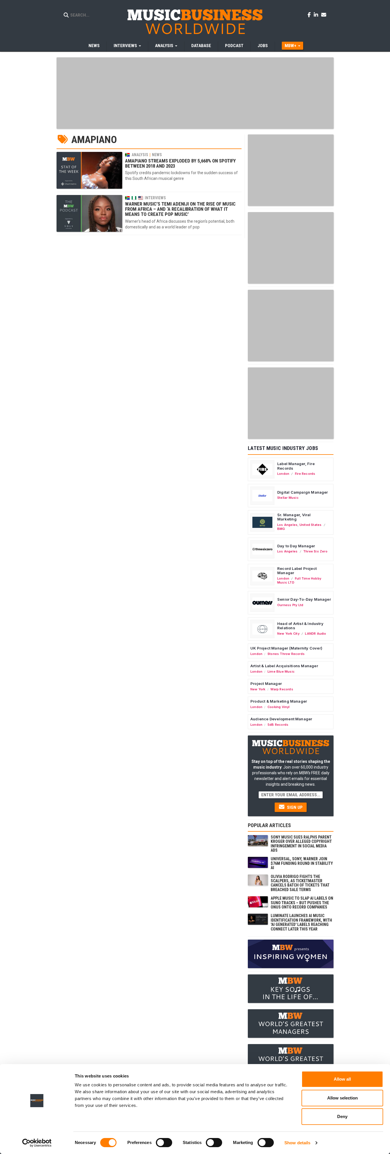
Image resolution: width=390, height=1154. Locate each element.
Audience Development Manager (281, 719)
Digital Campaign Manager (302, 492)
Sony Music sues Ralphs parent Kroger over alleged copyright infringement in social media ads (301, 844)
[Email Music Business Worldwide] (323, 14)
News (94, 45)
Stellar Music (288, 498)
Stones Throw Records (286, 654)
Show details (297, 1142)
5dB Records (278, 725)
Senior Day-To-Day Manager (304, 599)
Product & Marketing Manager (278, 701)
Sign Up (294, 807)
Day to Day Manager (296, 546)
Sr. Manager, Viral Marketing (294, 517)
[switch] (164, 1142)
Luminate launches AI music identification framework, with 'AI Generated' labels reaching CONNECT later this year (301, 922)
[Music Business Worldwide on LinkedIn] (317, 14)
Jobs (263, 45)
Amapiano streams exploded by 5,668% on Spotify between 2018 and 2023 (180, 163)
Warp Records (281, 689)
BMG (281, 529)
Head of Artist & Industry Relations (300, 625)
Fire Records (305, 474)
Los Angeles (287, 525)
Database (201, 45)
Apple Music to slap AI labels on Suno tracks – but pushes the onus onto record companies (302, 902)
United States (310, 525)
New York (258, 689)
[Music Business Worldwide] (195, 21)
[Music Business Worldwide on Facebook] (310, 14)
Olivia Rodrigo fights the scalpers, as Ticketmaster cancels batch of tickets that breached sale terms (300, 883)
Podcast (234, 45)
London (283, 474)
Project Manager (266, 683)
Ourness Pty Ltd (290, 605)
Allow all (342, 1079)
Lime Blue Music (281, 671)
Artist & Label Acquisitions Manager (284, 666)
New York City (288, 634)
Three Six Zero (315, 551)
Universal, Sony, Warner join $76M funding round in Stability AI (302, 863)
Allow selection (342, 1097)
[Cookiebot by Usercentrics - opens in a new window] (37, 1143)
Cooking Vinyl (279, 707)
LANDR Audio (315, 634)
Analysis (140, 154)
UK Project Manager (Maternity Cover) (286, 648)
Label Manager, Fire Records (296, 466)
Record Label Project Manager (297, 570)
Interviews (155, 198)
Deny (342, 1116)
